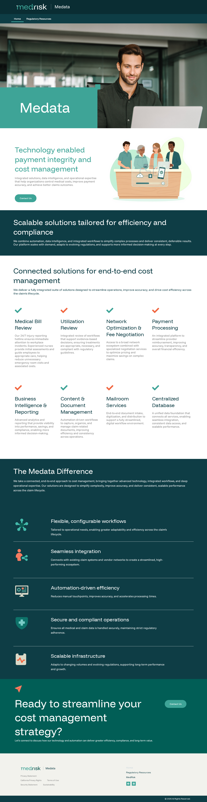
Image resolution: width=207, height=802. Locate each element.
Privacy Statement (29, 776)
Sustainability (49, 784)
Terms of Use (53, 780)
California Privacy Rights (31, 780)
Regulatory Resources (38, 18)
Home (17, 18)
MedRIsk (130, 777)
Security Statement (29, 784)
